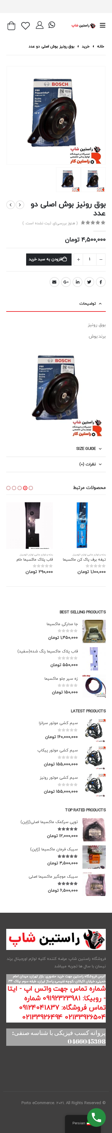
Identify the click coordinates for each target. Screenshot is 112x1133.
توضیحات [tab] (87, 304)
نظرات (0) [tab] (87, 464)
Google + (66, 282)
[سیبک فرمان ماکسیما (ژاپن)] (94, 857)
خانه (100, 46)
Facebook (101, 282)
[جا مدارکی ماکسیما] (94, 631)
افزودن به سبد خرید (45, 259)
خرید (86, 46)
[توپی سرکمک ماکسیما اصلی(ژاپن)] (94, 829)
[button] (31, 488)
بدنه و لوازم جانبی (96, 555)
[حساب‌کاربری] (39, 26)
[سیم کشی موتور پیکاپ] (94, 757)
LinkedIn (77, 282)
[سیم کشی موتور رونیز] (94, 785)
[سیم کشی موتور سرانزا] (94, 730)
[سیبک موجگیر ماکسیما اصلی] (94, 884)
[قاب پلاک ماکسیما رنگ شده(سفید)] (94, 658)
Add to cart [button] (69, 512)
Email (54, 282)
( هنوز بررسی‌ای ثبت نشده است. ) (49, 223)
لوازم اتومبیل (79, 555)
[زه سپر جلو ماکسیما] (94, 686)
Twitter (89, 282)
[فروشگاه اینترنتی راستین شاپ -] (83, 25)
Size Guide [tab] (86, 449)
